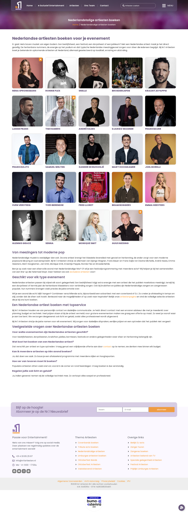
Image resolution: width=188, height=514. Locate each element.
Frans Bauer (153, 128)
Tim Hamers (52, 128)
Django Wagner (123, 128)
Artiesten (74, 5)
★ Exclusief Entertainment (51, 5)
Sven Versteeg (21, 205)
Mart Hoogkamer (123, 167)
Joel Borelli (153, 167)
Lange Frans (20, 128)
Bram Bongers (121, 205)
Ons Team (89, 5)
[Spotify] (28, 471)
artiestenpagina (128, 296)
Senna (49, 243)
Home (30, 5)
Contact (104, 5)
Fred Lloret (86, 205)
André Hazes (87, 128)
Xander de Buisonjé (91, 167)
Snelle (83, 90)
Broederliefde (121, 90)
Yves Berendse (54, 205)
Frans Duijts (20, 167)
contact (107, 346)
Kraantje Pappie (156, 90)
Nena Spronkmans (24, 90)
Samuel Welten (55, 167)
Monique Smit (87, 243)
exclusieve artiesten (80, 271)
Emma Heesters (154, 205)
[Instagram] (24, 471)
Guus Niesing (120, 243)
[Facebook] (14, 471)
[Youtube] (19, 471)
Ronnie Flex (52, 90)
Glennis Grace (21, 243)
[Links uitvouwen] (181, 507)
